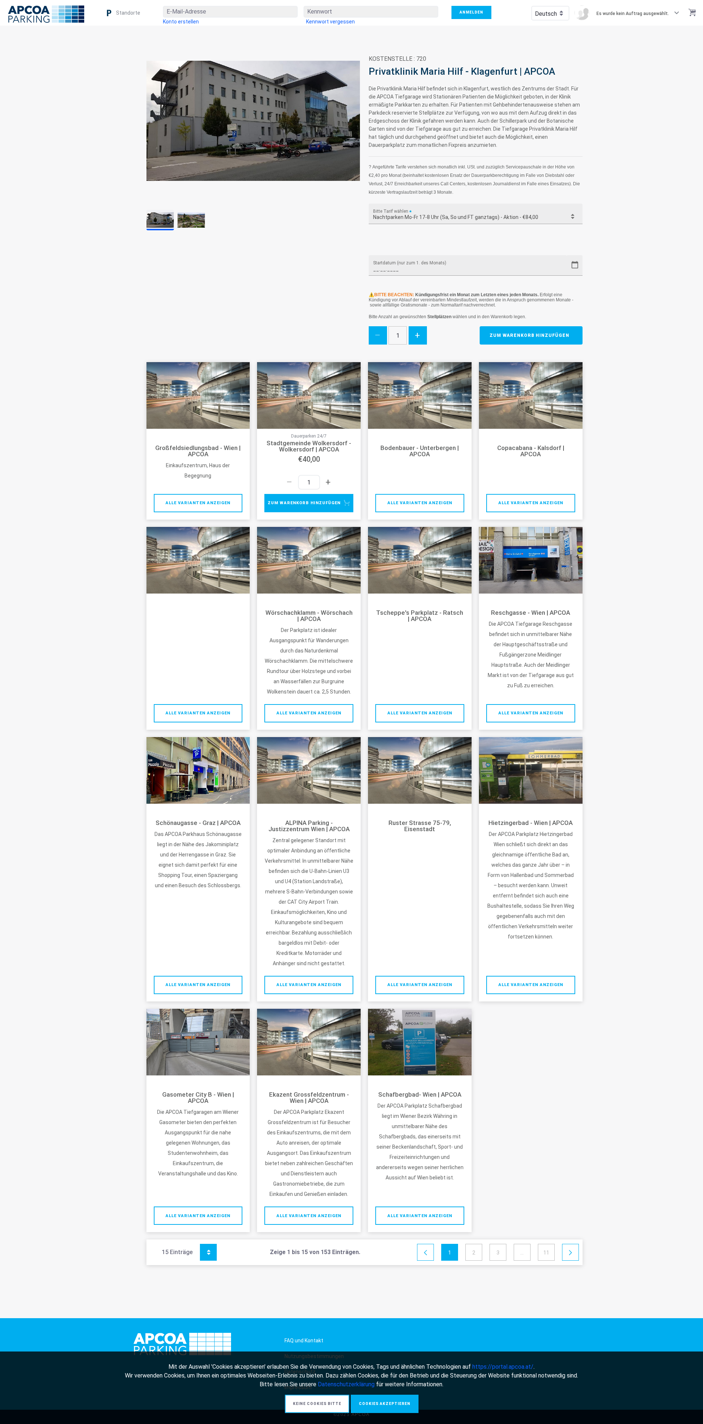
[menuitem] (181, 22)
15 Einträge (185, 1251)
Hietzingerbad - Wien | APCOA (530, 823)
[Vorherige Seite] (425, 1253)
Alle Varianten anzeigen (197, 503)
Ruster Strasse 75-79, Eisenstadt (419, 826)
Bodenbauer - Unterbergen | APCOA (419, 451)
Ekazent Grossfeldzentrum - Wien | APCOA (309, 1098)
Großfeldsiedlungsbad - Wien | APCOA (198, 451)
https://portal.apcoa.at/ (502, 1366)
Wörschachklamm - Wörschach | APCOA (309, 616)
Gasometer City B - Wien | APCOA (198, 1098)
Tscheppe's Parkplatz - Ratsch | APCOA (419, 616)
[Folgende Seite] (570, 1253)
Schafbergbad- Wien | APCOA (419, 1095)
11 (546, 1253)
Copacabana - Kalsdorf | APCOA (530, 451)
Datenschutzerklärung (346, 1384)
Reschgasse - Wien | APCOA (530, 613)
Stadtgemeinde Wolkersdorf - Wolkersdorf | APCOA (309, 446)
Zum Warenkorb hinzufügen (529, 335)
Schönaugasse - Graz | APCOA (198, 823)
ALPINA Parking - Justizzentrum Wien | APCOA (309, 826)
